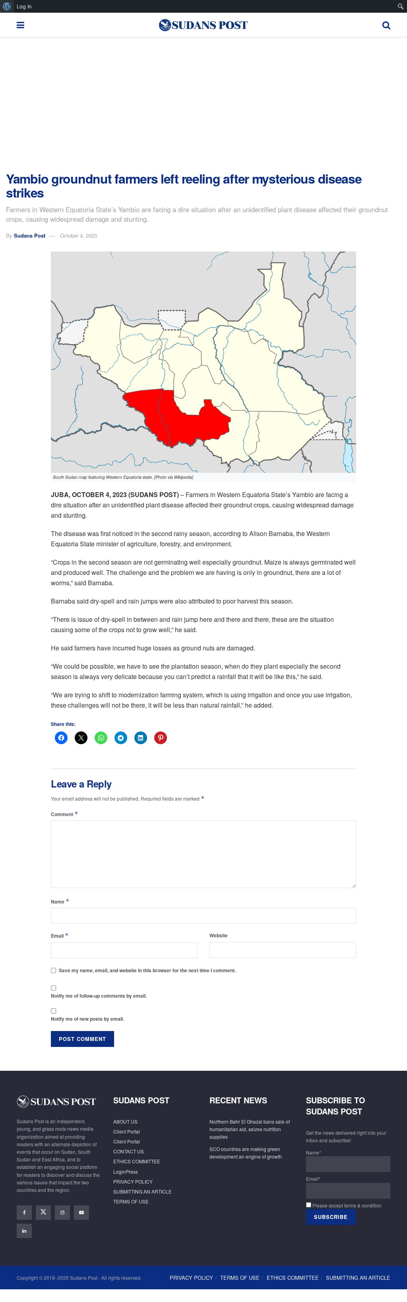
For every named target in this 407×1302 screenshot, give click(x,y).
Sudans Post (29, 235)
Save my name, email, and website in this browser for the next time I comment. (147, 970)
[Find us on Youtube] (81, 1212)
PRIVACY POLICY (133, 1181)
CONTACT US (128, 1151)
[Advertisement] (203, 104)
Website (218, 935)
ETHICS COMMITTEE (136, 1161)
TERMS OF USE (131, 1201)
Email (60, 935)
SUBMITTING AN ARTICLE (142, 1191)
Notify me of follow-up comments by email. (99, 995)
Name (60, 901)
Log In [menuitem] (24, 6)
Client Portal (126, 1131)
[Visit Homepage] (203, 25)
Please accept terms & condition (346, 1205)
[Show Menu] (20, 25)
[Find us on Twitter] (43, 1212)
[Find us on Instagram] (62, 1212)
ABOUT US (125, 1121)
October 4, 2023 (78, 235)
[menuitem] (7, 6)
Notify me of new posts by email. (87, 1018)
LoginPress (125, 1171)
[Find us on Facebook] (24, 1212)
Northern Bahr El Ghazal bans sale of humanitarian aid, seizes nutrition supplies (249, 1129)
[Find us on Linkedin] (24, 1231)
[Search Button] (386, 25)
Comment (64, 814)
